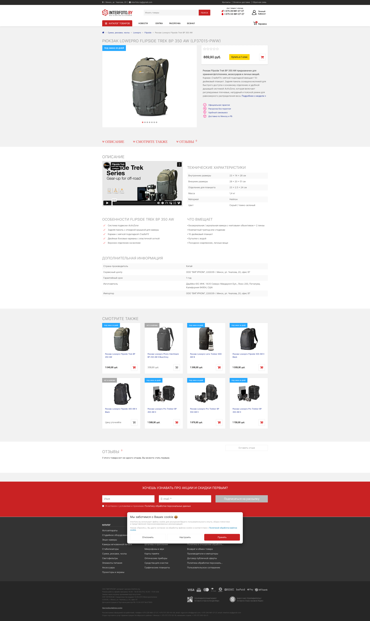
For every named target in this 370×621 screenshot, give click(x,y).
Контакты (226, 2)
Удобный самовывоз (217, 112)
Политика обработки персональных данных (206, 563)
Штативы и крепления (156, 544)
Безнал (191, 23)
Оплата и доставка (241, 2)
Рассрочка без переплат (219, 109)
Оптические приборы (156, 558)
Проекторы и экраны (113, 572)
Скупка (159, 23)
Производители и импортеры (202, 553)
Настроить (185, 537)
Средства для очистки (156, 563)
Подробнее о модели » (254, 96)
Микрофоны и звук (154, 549)
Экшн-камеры (109, 539)
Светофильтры (110, 558)
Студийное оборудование (115, 535)
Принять (222, 537)
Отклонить (147, 537)
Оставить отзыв (246, 447)
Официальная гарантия (219, 105)
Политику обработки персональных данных (168, 506)
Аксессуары (108, 567)
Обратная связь (259, 2)
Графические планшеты (157, 567)
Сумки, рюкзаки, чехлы (114, 553)
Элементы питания (112, 563)
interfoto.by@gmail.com (141, 2)
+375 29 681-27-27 (234, 11)
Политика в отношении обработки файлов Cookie (206, 544)
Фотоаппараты (110, 530)
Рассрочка (175, 23)
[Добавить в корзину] (262, 57)
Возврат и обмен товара (200, 549)
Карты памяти (152, 553)
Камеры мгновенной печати (117, 544)
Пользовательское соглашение (203, 567)
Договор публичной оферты (202, 558)
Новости (143, 23)
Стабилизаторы (110, 549)
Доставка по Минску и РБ (220, 116)
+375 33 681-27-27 (234, 14)
